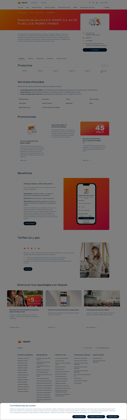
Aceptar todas (113, 416)
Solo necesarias (79, 416)
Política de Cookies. (96, 412)
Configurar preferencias (96, 416)
